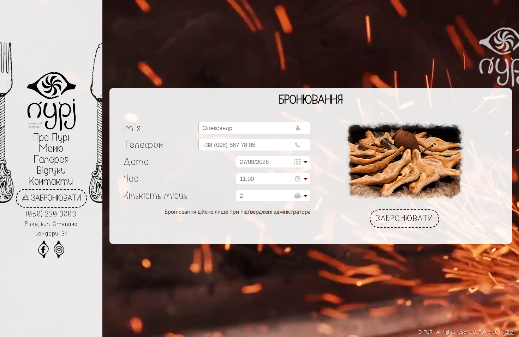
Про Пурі (51, 138)
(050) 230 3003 (51, 214)
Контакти (51, 182)
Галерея (51, 160)
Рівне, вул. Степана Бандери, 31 (51, 229)
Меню (51, 149)
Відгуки (51, 171)
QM (510, 332)
